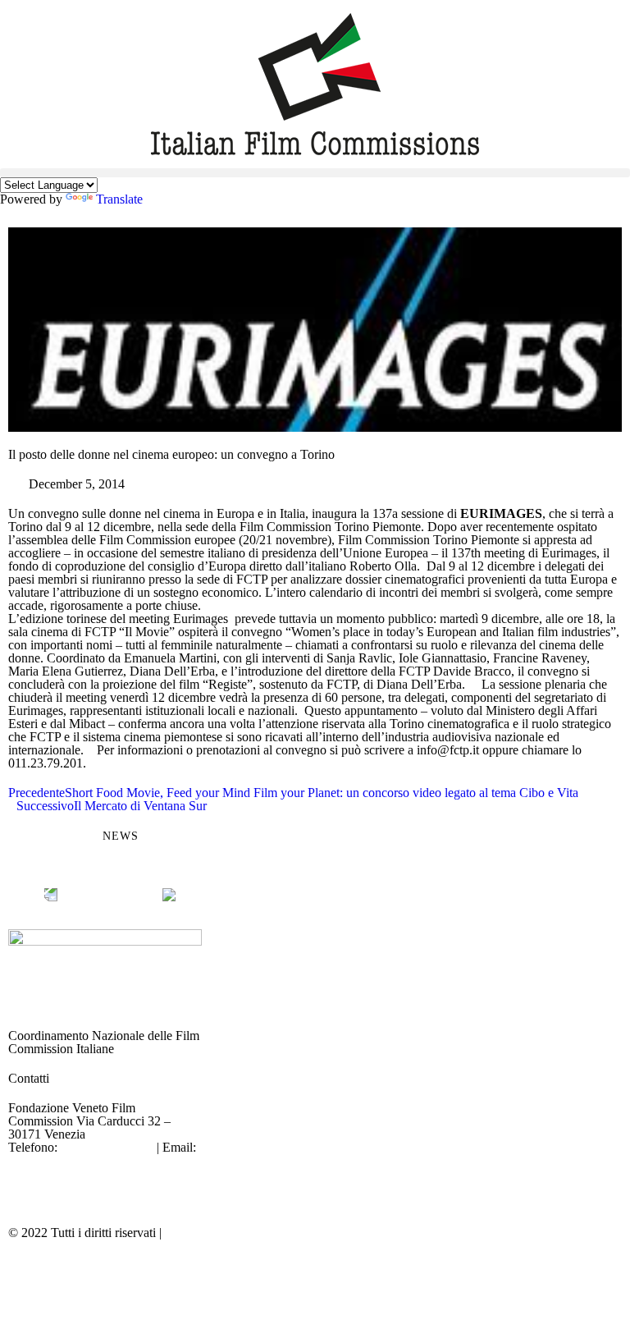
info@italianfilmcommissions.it (88, 1160)
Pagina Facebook (53, 1173)
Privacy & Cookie (211, 1233)
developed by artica (373, 1233)
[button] (315, 172)
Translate (119, 199)
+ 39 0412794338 (107, 1147)
